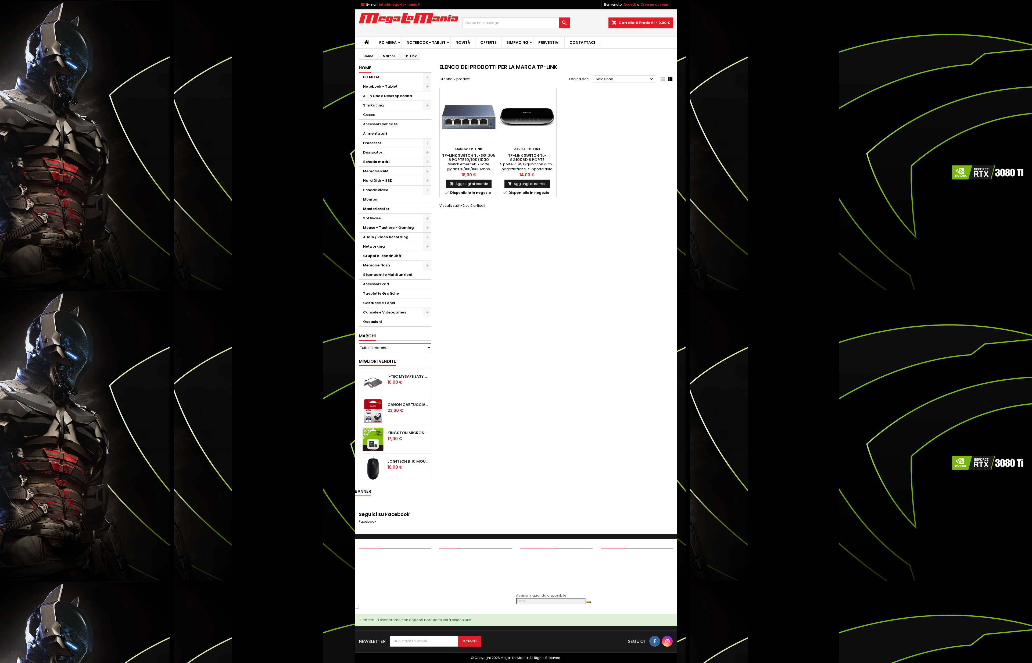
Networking (374, 246)
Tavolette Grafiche (381, 293)
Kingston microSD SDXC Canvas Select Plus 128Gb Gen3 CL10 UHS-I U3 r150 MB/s (408, 433)
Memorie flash (376, 265)
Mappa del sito (452, 584)
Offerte (488, 42)
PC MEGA (388, 42)
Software (372, 218)
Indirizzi (526, 577)
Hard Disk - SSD (378, 180)
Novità (463, 42)
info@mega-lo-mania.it (400, 4)
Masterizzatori (376, 208)
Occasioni (372, 321)
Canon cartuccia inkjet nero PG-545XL (408, 404)
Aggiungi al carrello (469, 183)
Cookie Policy (451, 570)
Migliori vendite (377, 361)
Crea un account (655, 4)
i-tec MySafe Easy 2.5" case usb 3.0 (408, 376)
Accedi (630, 4)
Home (365, 68)
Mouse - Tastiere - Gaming (388, 227)
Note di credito (533, 570)
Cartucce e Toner (379, 302)
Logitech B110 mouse (408, 461)
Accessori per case (380, 124)
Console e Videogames (384, 312)
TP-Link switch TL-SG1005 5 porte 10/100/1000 (468, 157)
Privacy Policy (451, 563)
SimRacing (517, 42)
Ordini (525, 563)
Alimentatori (375, 133)
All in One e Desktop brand (387, 95)
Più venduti (368, 570)
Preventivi (549, 42)
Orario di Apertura (455, 591)
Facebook (368, 521)
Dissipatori (373, 152)
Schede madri (376, 161)
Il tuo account (538, 543)
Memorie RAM (375, 171)
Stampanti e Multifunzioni (387, 274)
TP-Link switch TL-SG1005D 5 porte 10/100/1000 (527, 160)
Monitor (370, 199)
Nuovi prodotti (371, 563)
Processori (372, 142)
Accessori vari (376, 284)
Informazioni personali (539, 556)
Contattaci (582, 42)
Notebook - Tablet (426, 42)
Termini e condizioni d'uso (462, 556)
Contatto (613, 543)
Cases (369, 114)
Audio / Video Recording (385, 237)
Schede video (375, 190)
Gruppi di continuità (382, 255)
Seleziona (625, 79)
